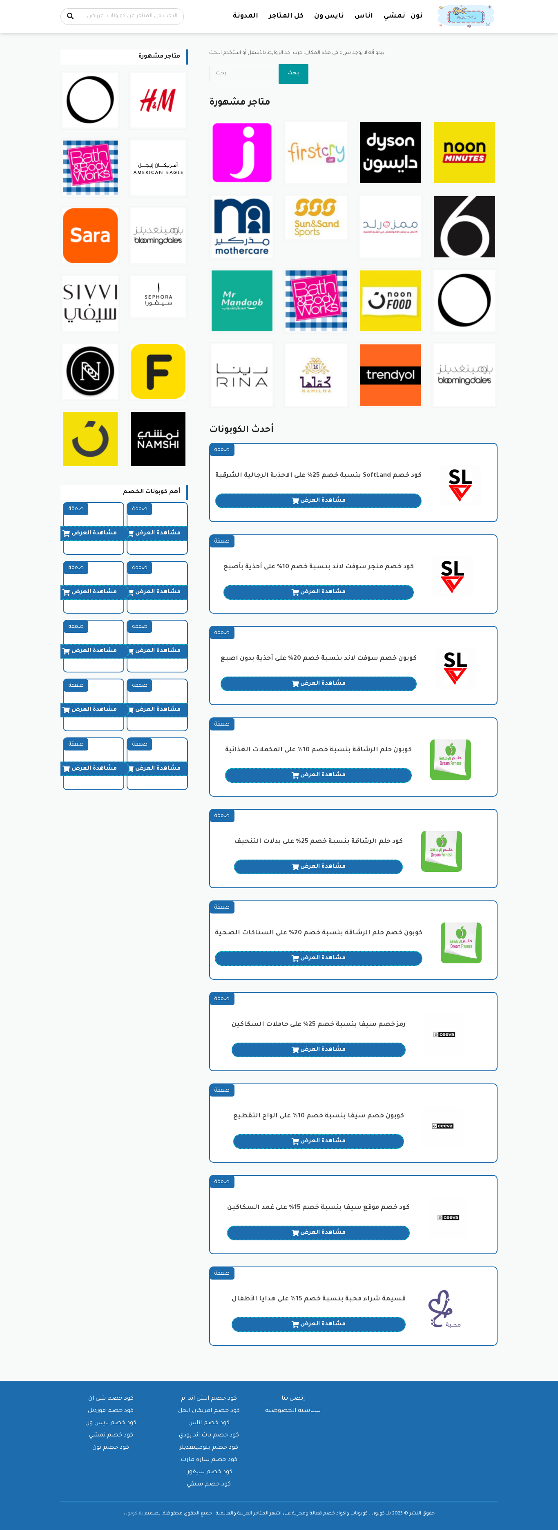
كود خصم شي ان (111, 1399)
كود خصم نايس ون (110, 1423)
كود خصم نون (110, 1448)
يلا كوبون (133, 1513)
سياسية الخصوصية (293, 1411)
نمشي (394, 16)
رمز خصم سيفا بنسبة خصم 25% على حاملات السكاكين (319, 1024)
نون (417, 16)
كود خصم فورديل (111, 1411)
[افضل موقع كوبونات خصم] (467, 17)
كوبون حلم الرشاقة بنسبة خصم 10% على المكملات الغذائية (318, 750)
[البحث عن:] (244, 73)
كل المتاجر (286, 16)
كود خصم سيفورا (208, 1472)
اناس (364, 16)
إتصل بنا (293, 1399)
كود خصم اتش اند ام (209, 1399)
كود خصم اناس (209, 1423)
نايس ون (329, 16)
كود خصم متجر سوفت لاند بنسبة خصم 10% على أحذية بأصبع (318, 567)
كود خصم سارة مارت (209, 1460)
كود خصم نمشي (111, 1435)
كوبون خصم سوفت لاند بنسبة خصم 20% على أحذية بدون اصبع (319, 658)
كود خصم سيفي (209, 1484)
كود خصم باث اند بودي (209, 1435)
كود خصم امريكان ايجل (209, 1411)
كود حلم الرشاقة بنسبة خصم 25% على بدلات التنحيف (318, 841)
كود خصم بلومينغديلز (209, 1448)
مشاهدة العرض (323, 501)
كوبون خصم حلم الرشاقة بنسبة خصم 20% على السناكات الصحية (318, 933)
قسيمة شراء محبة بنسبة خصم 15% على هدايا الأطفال (319, 1299)
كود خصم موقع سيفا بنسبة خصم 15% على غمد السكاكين (318, 1207)
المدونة (245, 16)
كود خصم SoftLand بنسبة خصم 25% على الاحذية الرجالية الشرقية (318, 475)
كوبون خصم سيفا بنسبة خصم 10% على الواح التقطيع (318, 1116)
